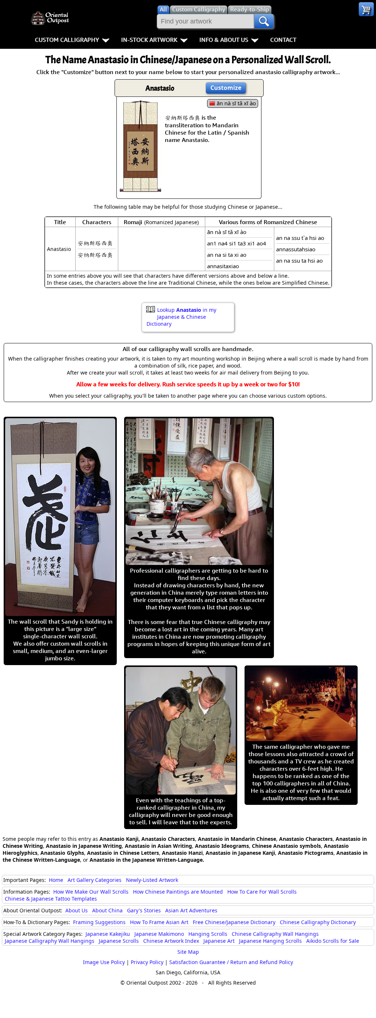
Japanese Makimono (159, 933)
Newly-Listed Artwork (152, 879)
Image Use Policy (104, 962)
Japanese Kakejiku (108, 933)
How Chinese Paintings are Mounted (178, 891)
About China (107, 910)
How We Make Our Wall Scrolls (91, 891)
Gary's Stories (144, 910)
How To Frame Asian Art (159, 922)
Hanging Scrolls (207, 933)
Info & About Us (223, 39)
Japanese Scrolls (119, 940)
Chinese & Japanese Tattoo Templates (51, 898)
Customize (225, 88)
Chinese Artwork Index (171, 940)
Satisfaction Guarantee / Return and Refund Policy (231, 962)
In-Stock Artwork (149, 39)
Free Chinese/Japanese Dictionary (234, 922)
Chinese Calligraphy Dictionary (318, 922)
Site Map (188, 951)
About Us (76, 910)
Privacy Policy (147, 962)
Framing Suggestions (99, 922)
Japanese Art (219, 940)
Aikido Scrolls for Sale (332, 940)
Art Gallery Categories (95, 879)
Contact (283, 39)
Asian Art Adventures (191, 910)
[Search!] (264, 21)
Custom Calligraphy (67, 39)
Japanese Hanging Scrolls (270, 940)
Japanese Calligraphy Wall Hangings (49, 940)
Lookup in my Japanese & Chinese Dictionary (181, 316)
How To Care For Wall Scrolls (262, 891)
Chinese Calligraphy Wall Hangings (275, 933)
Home (56, 879)
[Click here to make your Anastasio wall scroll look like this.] (140, 188)
